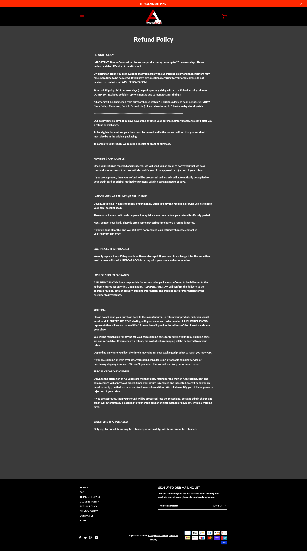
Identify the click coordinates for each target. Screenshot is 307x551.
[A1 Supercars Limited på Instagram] (90, 537)
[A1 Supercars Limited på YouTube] (96, 537)
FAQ (82, 492)
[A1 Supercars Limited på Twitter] (85, 537)
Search (84, 487)
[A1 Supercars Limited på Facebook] (80, 537)
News (83, 520)
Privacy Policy (89, 511)
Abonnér (218, 506)
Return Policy (88, 506)
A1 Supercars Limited (158, 535)
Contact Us (87, 516)
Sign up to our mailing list (179, 487)
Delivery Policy (89, 502)
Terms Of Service (90, 497)
